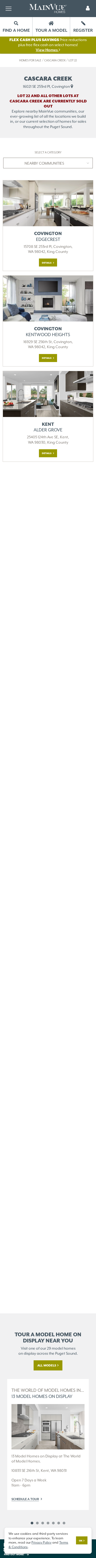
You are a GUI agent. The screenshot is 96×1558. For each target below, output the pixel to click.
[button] (87, 8)
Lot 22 (73, 60)
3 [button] (42, 1523)
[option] (48, 1444)
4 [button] (48, 1523)
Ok (80, 1540)
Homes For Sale (30, 60)
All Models (46, 1365)
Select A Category (48, 152)
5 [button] (53, 1523)
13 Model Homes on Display (48, 1393)
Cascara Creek (55, 60)
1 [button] (32, 1523)
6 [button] (58, 1523)
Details (47, 262)
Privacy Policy (41, 1542)
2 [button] (37, 1523)
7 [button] (64, 1523)
